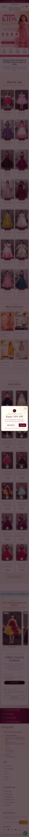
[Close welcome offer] (25, 408)
